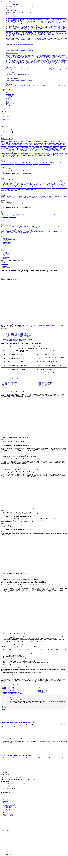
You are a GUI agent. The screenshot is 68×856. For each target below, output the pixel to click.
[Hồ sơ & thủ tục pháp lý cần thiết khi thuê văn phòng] (10, 736)
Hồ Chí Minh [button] (6, 116)
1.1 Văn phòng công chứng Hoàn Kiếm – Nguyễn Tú (17, 332)
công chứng (38, 584)
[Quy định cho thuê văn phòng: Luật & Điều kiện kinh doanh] (10, 719)
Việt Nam (4, 109)
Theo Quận (8, 16)
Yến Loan (3, 278)
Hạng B (11, 35)
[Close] (3, 114)
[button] (6, 3)
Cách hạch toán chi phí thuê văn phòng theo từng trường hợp (17, 755)
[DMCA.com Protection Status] (10, 828)
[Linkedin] (2, 707)
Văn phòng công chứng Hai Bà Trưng (11, 385)
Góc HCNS (5, 245)
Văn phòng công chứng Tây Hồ (43, 384)
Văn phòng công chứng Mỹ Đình (10, 383)
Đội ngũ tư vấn (6, 253)
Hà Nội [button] (4, 117)
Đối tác (4, 256)
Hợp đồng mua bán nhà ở (8, 687)
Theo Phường (14, 16)
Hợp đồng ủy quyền (41, 689)
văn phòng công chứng (14, 325)
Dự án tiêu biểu (6, 257)
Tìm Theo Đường (20, 35)
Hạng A (7, 35)
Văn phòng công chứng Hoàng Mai (10, 384)
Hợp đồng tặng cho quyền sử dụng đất (11, 692)
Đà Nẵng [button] (5, 118)
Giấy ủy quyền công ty (41, 691)
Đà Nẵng (11, 225)
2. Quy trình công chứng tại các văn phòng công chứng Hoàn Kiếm (17, 339)
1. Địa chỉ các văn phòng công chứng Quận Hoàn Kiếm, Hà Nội (16, 330)
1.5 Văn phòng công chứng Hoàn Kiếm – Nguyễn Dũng (18, 336)
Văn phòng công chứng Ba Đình (10, 388)
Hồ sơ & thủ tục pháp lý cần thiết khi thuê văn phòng (15, 738)
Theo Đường (19, 66)
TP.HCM (2, 225)
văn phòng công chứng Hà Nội (18, 378)
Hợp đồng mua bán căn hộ (8, 688)
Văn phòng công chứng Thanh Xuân (44, 382)
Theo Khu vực (9, 84)
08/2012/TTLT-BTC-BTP (18, 649)
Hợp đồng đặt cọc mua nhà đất (43, 687)
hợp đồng (11, 684)
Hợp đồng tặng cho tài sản (8, 689)
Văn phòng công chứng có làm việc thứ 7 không (22, 644)
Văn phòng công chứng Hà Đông (10, 382)
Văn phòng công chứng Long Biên (44, 385)
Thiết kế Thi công (7, 119)
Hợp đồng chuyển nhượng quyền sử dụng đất (12, 693)
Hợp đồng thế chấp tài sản (8, 690)
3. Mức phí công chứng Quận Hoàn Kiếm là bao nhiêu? (15, 340)
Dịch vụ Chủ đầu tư (7, 254)
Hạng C (14, 35)
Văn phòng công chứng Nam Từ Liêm (45, 386)
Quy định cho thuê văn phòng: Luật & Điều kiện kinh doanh (17, 722)
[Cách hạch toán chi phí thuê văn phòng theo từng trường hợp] (10, 752)
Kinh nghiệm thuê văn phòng (9, 239)
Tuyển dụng (5, 258)
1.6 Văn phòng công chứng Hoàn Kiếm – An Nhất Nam (18, 338)
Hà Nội (7, 225)
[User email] (5, 707)
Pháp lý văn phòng (7, 243)
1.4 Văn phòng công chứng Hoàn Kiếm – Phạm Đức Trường (19, 335)
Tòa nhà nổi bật (6, 238)
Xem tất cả (3, 760)
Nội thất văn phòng (7, 240)
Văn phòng (55, 394)
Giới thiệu (5, 252)
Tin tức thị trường (7, 242)
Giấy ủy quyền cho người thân (43, 690)
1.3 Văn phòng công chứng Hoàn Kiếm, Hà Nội (16, 334)
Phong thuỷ (5, 244)
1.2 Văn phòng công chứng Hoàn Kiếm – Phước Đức (17, 333)
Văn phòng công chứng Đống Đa (44, 383)
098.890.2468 (3, 262)
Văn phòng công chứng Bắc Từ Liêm (45, 388)
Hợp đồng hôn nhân (41, 692)
